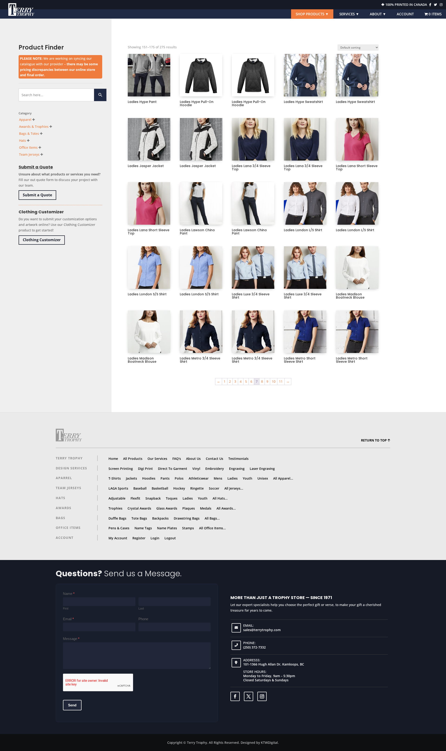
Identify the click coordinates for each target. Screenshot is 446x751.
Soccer (214, 488)
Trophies (115, 508)
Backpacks (160, 518)
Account (405, 14)
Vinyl (196, 468)
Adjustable (116, 498)
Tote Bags (139, 518)
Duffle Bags (117, 518)
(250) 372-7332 (254, 647)
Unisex (262, 478)
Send (72, 705)
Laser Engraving (262, 468)
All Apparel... (283, 478)
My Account (117, 538)
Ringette (197, 488)
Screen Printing (120, 468)
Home (113, 458)
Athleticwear (199, 478)
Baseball (140, 488)
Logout (170, 538)
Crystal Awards (139, 508)
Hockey (179, 488)
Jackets (131, 478)
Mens (218, 478)
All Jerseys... (233, 488)
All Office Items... (212, 528)
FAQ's (176, 458)
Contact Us (214, 458)
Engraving (237, 468)
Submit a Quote (37, 195)
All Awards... (226, 508)
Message (71, 639)
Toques (171, 498)
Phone (143, 619)
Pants (165, 478)
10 (273, 381)
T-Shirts (114, 478)
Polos (179, 478)
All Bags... (212, 518)
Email (68, 619)
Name (69, 594)
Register (138, 538)
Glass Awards (166, 508)
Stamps (188, 528)
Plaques (188, 508)
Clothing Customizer (42, 239)
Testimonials (238, 458)
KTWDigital (269, 742)
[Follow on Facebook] (235, 696)
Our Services (157, 458)
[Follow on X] (248, 696)
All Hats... (220, 498)
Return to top (374, 440)
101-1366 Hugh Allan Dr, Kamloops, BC (273, 664)
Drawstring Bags (187, 518)
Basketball (160, 488)
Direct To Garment (172, 468)
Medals (205, 508)
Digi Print (145, 468)
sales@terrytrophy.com (262, 630)
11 (281, 381)
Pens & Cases (118, 528)
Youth (247, 478)
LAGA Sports (118, 488)
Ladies (232, 478)
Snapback (153, 498)
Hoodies (148, 478)
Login (155, 538)
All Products (132, 458)
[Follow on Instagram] (262, 696)
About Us (193, 458)
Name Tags (143, 528)
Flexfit (135, 498)
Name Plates (167, 528)
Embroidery (214, 468)
